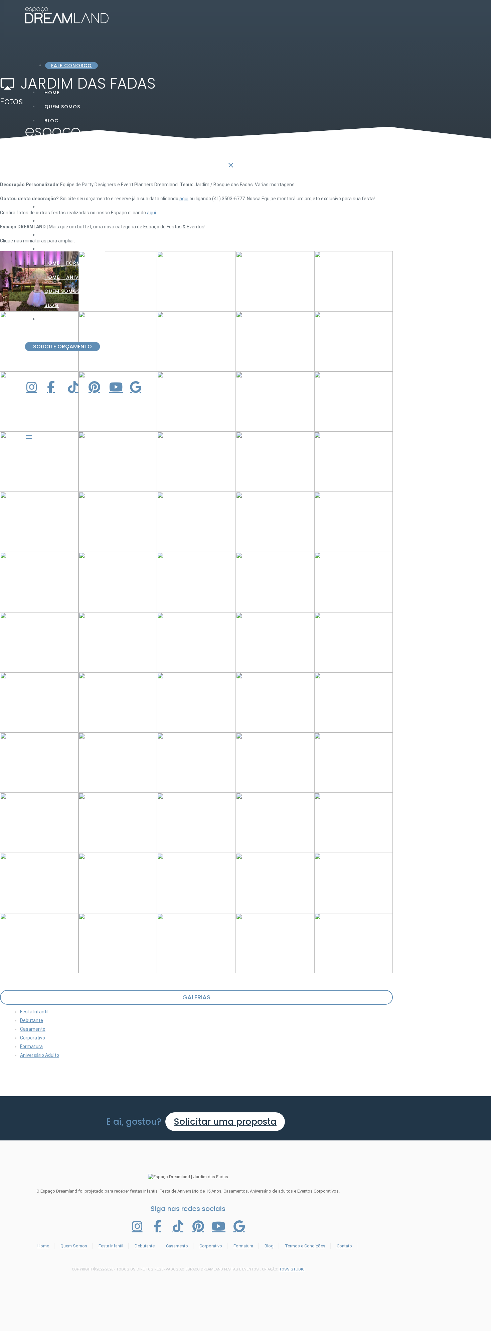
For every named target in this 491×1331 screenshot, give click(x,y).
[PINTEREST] (97, 387)
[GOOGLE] (138, 387)
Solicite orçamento (62, 346)
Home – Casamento (71, 235)
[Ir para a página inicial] (126, 164)
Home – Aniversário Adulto (83, 277)
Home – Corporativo (74, 249)
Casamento (32, 1029)
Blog (51, 120)
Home (43, 1245)
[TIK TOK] (76, 387)
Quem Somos (62, 106)
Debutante (31, 1020)
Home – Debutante (70, 221)
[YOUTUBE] (117, 387)
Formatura (31, 1046)
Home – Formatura (71, 263)
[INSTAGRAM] (34, 387)
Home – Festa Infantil (75, 207)
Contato (57, 319)
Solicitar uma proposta (225, 1122)
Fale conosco (71, 65)
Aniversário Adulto (39, 1055)
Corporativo (32, 1037)
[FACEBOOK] (55, 387)
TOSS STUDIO (292, 1269)
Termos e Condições (305, 1245)
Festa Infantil (34, 1011)
